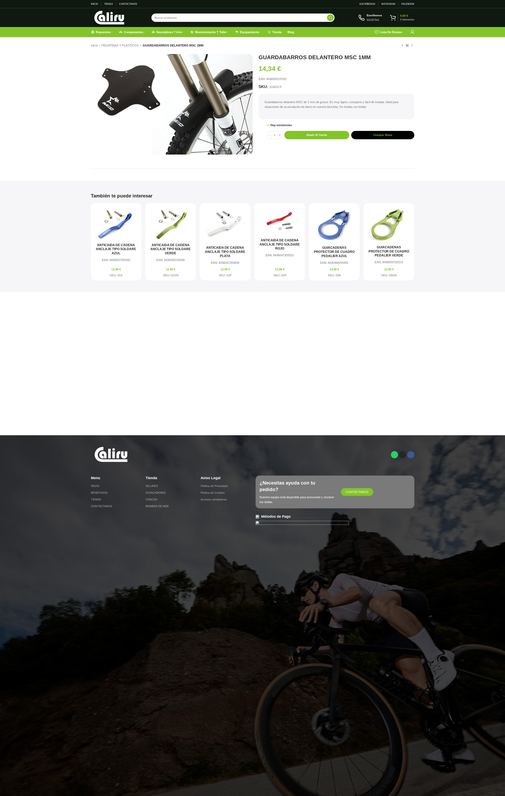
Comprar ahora (382, 134)
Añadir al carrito (316, 134)
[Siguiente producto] (412, 45)
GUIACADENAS (155, 492)
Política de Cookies (213, 492)
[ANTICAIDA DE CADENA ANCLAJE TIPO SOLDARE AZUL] (116, 223)
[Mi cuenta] (412, 32)
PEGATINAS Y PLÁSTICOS (120, 45)
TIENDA (96, 499)
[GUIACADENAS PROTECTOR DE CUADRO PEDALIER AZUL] (334, 224)
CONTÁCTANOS (101, 506)
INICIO (95, 485)
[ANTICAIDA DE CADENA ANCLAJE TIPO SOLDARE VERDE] (170, 223)
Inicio (94, 45)
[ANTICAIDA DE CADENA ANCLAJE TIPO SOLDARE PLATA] (225, 224)
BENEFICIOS (99, 492)
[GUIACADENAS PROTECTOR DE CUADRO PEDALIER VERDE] (388, 224)
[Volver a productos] (407, 45)
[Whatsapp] (394, 454)
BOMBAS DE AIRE (157, 506)
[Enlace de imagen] (111, 454)
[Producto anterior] (402, 45)
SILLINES (152, 485)
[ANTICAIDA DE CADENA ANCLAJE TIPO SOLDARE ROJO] (279, 221)
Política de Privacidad (214, 485)
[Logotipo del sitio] (109, 17)
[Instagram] (402, 454)
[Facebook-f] (410, 454)
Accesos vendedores (214, 499)
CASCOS (151, 499)
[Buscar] (330, 17)
